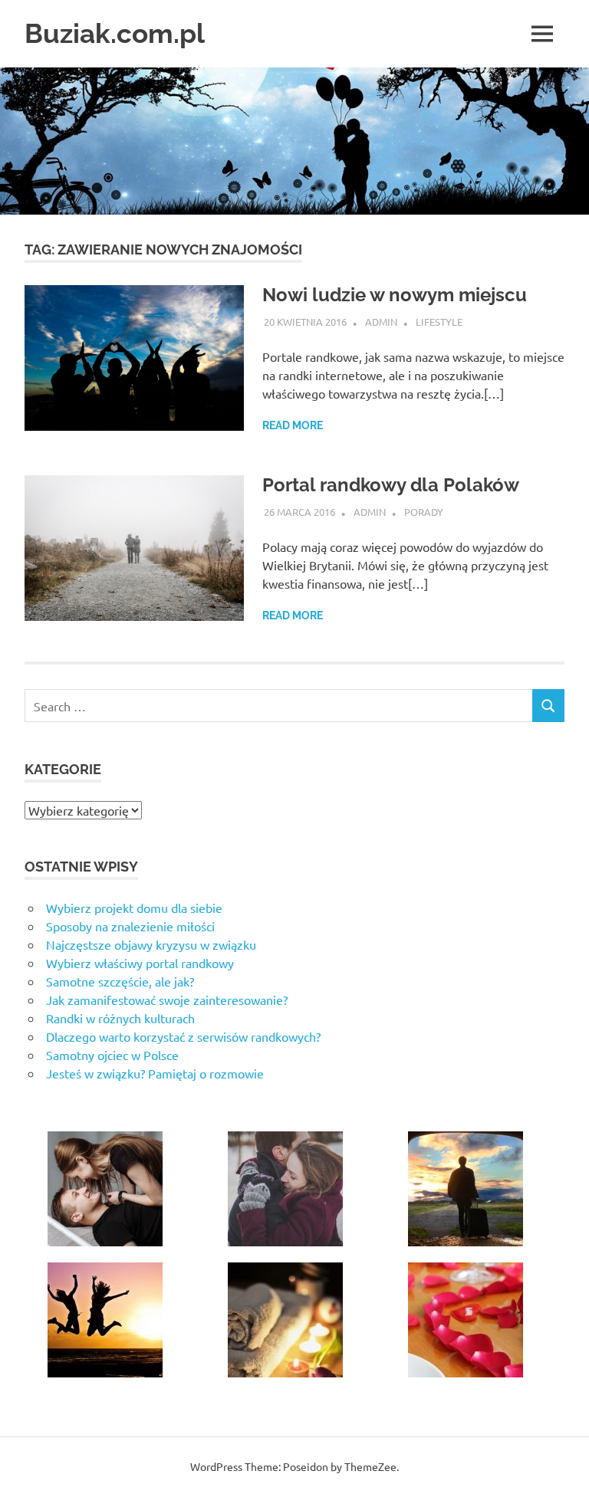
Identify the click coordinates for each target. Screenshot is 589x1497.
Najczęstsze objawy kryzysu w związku (151, 944)
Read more (292, 425)
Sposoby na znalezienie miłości (130, 926)
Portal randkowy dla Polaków (390, 485)
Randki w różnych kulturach (120, 1018)
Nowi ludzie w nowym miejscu (394, 295)
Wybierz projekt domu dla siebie (134, 907)
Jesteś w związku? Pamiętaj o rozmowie (155, 1073)
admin (381, 321)
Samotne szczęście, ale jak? (120, 981)
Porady (423, 511)
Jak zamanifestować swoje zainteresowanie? (167, 999)
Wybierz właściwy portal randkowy (140, 962)
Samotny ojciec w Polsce (112, 1054)
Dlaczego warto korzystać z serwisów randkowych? (183, 1036)
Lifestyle (439, 321)
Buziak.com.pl (115, 33)
